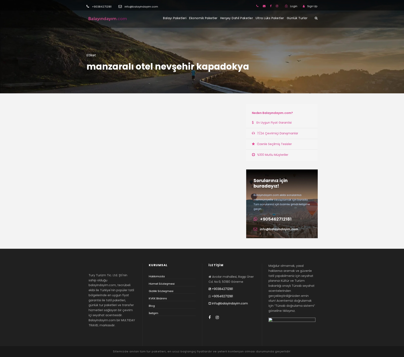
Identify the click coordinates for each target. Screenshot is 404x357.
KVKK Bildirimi (158, 298)
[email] (264, 6)
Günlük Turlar (297, 18)
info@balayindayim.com (279, 229)
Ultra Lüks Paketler (270, 18)
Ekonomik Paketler (203, 18)
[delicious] (257, 6)
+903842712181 (222, 289)
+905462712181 (276, 219)
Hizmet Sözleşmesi (162, 284)
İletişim (153, 313)
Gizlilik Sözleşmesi (161, 291)
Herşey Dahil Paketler (236, 18)
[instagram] (277, 6)
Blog (152, 306)
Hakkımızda (157, 276)
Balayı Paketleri (174, 18)
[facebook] (270, 6)
